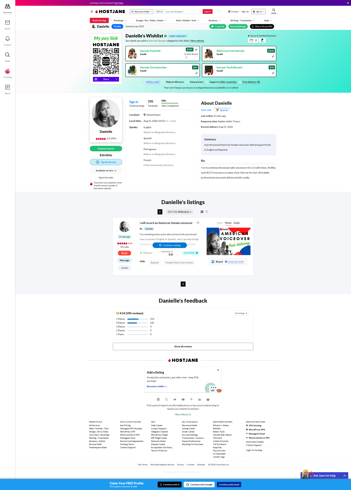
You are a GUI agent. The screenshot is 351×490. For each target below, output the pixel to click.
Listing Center (188, 428)
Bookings (119, 20)
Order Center (188, 432)
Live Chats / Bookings (99, 435)
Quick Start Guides (255, 441)
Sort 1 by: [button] (178, 211)
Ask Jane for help (324, 475)
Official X (217, 438)
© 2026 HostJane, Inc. (218, 464)
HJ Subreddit (219, 454)
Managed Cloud (127, 438)
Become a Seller (189, 425)
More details (197, 40)
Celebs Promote (220, 441)
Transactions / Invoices (193, 438)
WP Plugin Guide (159, 438)
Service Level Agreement (131, 441)
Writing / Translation (241, 20)
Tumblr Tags (219, 457)
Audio (237, 222)
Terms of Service (159, 450)
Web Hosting (99, 20)
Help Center (156, 425)
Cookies (191, 464)
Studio (124, 267)
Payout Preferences (191, 441)
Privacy (180, 464)
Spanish (155, 262)
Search (207, 11)
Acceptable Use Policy (161, 447)
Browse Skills (95, 444)
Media (228, 222)
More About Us (183, 414)
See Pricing (125, 425)
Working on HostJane (192, 444)
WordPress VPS (127, 432)
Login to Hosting (254, 450)
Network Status (158, 441)
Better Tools (219, 432)
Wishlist (217, 428)
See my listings (238, 26)
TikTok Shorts (219, 444)
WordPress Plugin (159, 435)
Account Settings (190, 435)
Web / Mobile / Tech (186, 20)
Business (213, 20)
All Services (94, 425)
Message (124, 260)
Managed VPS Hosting (131, 428)
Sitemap (201, 464)
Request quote (106, 148)
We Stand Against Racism (162, 464)
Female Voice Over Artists (179, 262)
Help (266, 20)
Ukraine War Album (222, 435)
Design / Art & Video (98, 432)
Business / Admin (97, 441)
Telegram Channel (159, 432)
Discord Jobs (219, 450)
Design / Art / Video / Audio (149, 20)
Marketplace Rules (98, 447)
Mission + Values (221, 425)
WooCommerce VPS (130, 435)
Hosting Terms (127, 444)
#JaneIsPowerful (183, 472)
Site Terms (143, 464)
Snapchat (217, 447)
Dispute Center (158, 444)
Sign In (133, 101)
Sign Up (245, 11)
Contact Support (128, 447)
